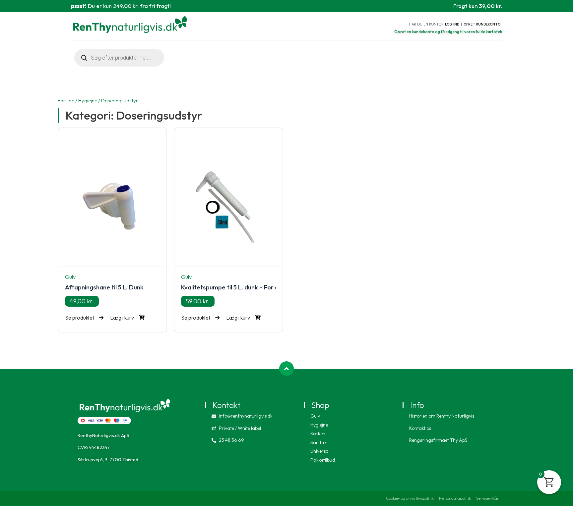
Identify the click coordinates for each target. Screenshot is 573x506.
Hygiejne (87, 100)
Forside (66, 100)
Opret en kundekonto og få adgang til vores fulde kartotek (448, 31)
